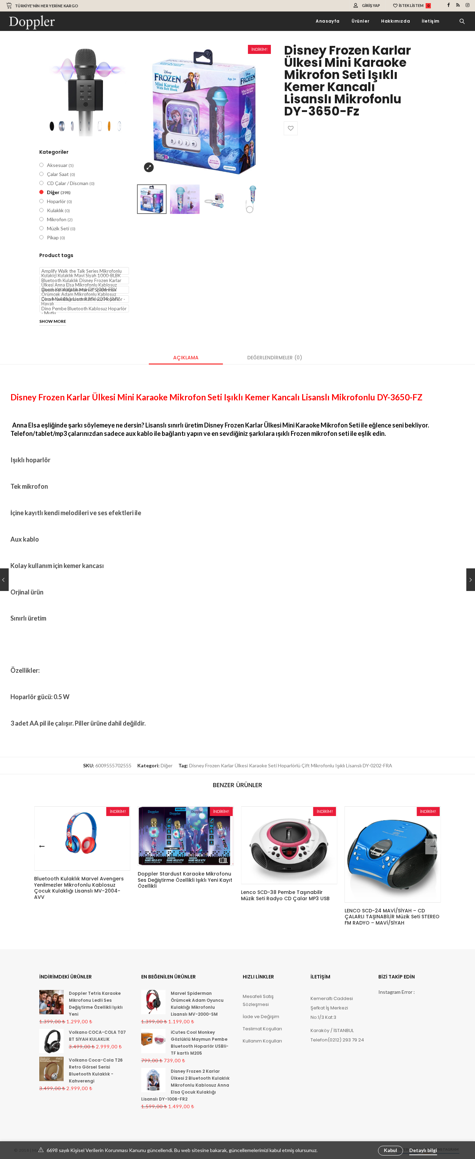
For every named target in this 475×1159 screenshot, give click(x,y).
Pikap (53, 237)
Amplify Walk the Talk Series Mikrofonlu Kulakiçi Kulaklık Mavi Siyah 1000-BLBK (81, 271)
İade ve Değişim (261, 1016)
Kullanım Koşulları (262, 1041)
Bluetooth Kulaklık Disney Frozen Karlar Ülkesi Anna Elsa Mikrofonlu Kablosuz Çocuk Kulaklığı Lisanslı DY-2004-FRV (81, 281)
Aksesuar (57, 165)
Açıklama (186, 357)
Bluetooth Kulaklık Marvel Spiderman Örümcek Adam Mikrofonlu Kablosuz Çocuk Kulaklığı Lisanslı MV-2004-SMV (80, 290)
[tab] (186, 358)
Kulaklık (55, 210)
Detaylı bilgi (423, 1150)
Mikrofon (56, 219)
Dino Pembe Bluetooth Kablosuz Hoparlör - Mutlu (84, 309)
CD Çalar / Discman (67, 183)
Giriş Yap (371, 5)
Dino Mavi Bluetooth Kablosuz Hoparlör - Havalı (83, 299)
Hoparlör (56, 201)
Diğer (53, 192)
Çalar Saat (58, 174)
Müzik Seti (58, 228)
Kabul (390, 1150)
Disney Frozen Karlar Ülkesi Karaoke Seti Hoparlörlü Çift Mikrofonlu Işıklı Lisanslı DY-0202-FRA (290, 765)
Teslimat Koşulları (262, 1028)
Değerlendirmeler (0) (274, 357)
